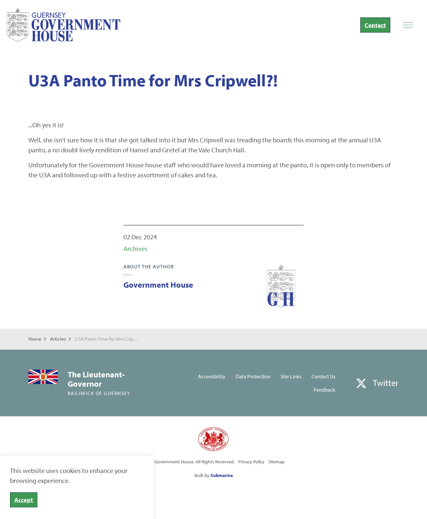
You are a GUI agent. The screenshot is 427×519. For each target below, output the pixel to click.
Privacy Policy (251, 462)
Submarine (221, 475)
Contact (375, 25)
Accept (23, 500)
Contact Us (323, 376)
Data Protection (253, 376)
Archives (135, 248)
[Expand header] (407, 25)
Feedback (324, 389)
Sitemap (276, 462)
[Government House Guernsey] (63, 25)
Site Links (291, 376)
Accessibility (211, 376)
